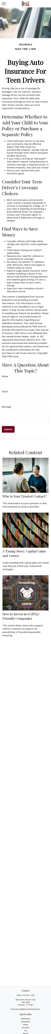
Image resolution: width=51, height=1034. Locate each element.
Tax (25, 1030)
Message (6, 406)
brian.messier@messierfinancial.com (25, 1009)
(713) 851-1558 (28, 995)
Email (5, 391)
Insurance (25, 1027)
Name (5, 376)
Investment (25, 1021)
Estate (25, 1024)
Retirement (25, 1019)
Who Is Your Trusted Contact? (24, 496)
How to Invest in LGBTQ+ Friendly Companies (21, 616)
